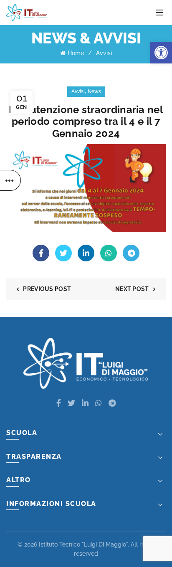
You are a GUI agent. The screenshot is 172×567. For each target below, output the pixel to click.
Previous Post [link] (47, 289)
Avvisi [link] (104, 53)
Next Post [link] (132, 289)
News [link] (94, 91)
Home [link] (76, 53)
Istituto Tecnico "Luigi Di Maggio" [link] (83, 544)
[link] (161, 52)
